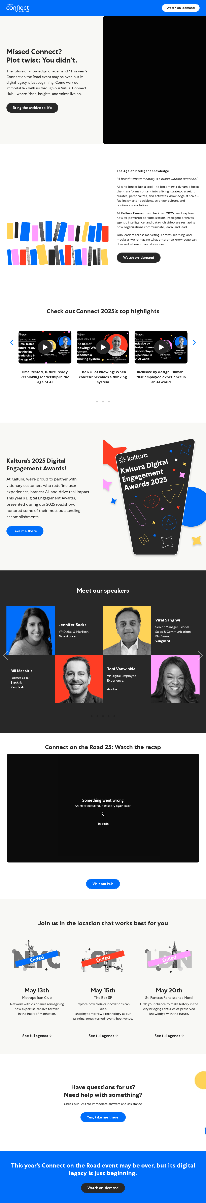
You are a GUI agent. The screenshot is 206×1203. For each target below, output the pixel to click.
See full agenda (35, 1036)
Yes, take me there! (103, 1117)
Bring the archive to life (32, 107)
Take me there (25, 531)
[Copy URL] (103, 814)
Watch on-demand (181, 8)
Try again (103, 824)
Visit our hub (103, 884)
